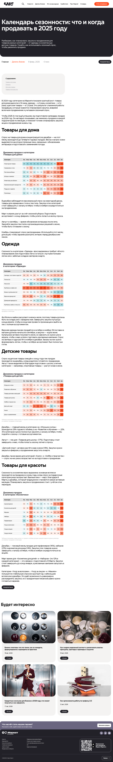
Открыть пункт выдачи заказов (33, 741)
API (27, 745)
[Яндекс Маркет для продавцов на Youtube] (109, 733)
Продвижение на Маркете (8, 748)
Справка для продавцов (7, 745)
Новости (4, 739)
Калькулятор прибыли (7, 743)
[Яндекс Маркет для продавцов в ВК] (101, 733)
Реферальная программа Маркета (34, 739)
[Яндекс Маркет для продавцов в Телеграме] (105, 733)
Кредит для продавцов (32, 747)
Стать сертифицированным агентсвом (35, 743)
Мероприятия (5, 741)
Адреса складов (5, 747)
